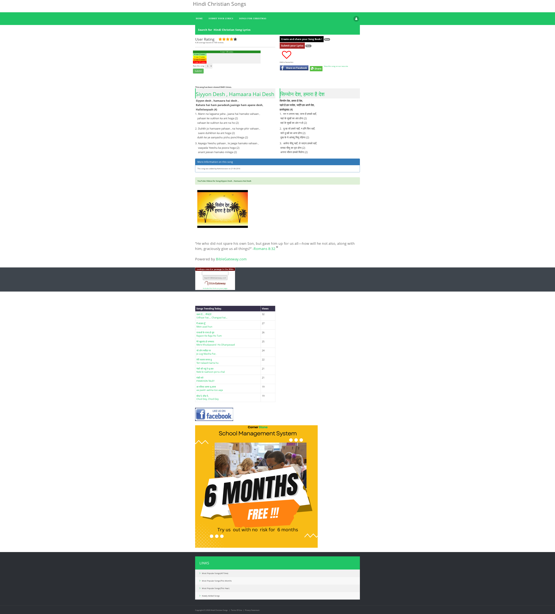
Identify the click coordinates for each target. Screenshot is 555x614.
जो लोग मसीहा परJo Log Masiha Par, (206, 352)
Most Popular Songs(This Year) (215, 588)
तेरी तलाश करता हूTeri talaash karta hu (207, 361)
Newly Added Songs (211, 596)
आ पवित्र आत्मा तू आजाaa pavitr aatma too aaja (209, 388)
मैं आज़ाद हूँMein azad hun (204, 325)
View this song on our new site (336, 66)
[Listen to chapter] (277, 248)
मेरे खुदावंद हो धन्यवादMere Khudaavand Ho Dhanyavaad (215, 343)
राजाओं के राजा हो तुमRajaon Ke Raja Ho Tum (209, 334)
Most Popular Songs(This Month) (217, 580)
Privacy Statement (252, 610)
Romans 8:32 (264, 248)
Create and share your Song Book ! (301, 39)
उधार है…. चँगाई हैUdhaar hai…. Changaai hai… (211, 316)
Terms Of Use (236, 610)
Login (356, 19)
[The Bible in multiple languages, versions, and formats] (215, 282)
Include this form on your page (215, 288)
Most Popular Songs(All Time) (215, 573)
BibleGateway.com (231, 259)
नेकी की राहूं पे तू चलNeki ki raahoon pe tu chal (210, 370)
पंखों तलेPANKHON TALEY (205, 379)
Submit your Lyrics (292, 45)
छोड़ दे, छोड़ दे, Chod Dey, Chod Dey (207, 397)
